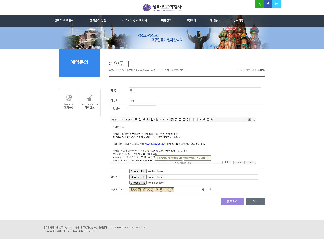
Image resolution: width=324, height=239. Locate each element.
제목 (113, 90)
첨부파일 (115, 177)
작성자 (114, 100)
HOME (240, 70)
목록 (256, 201)
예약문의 (250, 70)
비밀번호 (115, 108)
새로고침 (207, 189)
